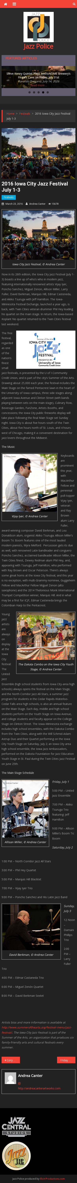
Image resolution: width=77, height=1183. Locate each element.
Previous (6, 76)
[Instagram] (19, 1083)
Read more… (38, 85)
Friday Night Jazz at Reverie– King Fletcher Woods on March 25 (68, 1060)
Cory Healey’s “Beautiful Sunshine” (13, 1060)
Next (70, 76)
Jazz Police (38, 46)
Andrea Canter (37, 203)
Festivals (8, 197)
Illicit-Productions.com (52, 1178)
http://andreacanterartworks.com (39, 1088)
